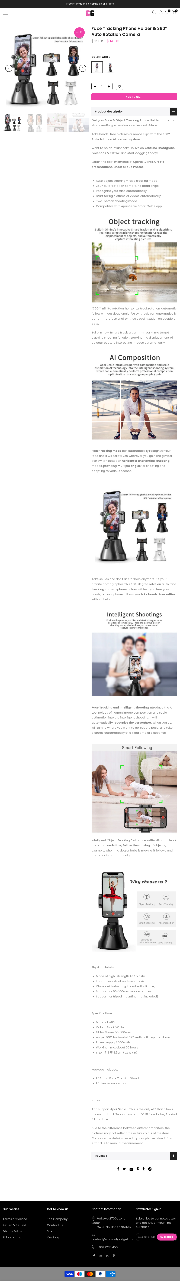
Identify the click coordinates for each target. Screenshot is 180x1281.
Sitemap (53, 1231)
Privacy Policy (12, 1231)
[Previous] (8, 68)
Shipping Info (12, 1237)
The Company (57, 1219)
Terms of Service (15, 1219)
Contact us (55, 1225)
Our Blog (53, 1237)
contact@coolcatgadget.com (113, 1239)
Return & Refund (14, 1225)
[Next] (82, 68)
